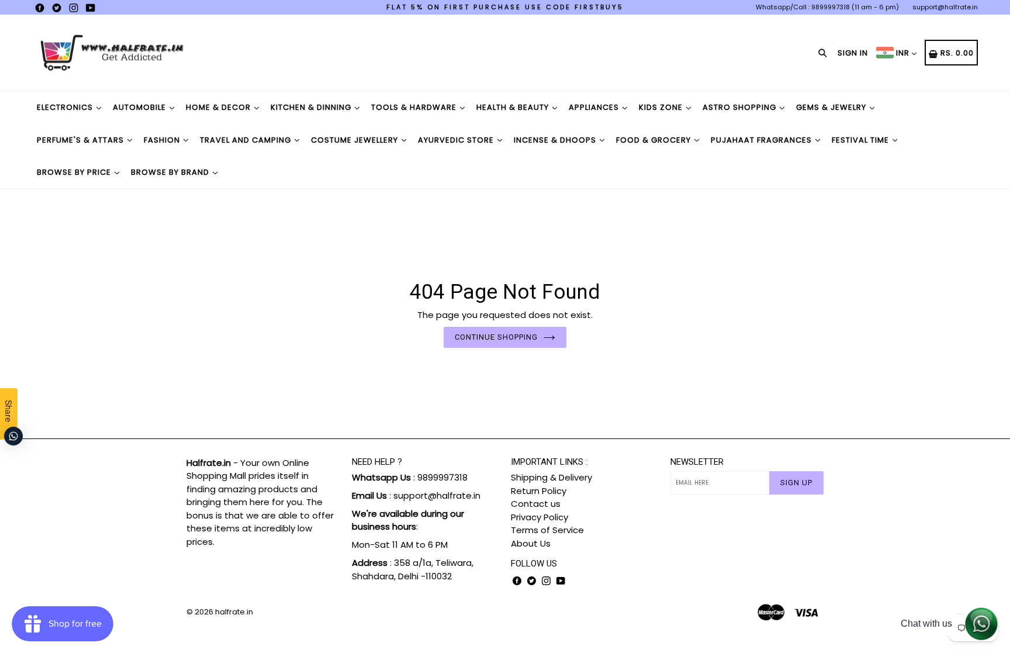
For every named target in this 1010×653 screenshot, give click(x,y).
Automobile (140, 107)
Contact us (536, 503)
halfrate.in (234, 611)
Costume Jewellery (355, 140)
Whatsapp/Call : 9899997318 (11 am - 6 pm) (827, 7)
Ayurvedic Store (457, 140)
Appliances (595, 107)
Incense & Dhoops (556, 140)
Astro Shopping (741, 107)
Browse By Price (75, 172)
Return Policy (538, 491)
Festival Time (861, 140)
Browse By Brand (171, 172)
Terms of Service (547, 530)
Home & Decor (219, 107)
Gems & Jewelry (832, 107)
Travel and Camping (246, 140)
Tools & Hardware (415, 107)
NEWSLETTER (697, 462)
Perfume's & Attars (81, 140)
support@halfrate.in (945, 7)
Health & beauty (513, 107)
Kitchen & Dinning (312, 107)
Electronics (66, 107)
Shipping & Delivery (551, 477)
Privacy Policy (539, 517)
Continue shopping (496, 337)
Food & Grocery (654, 140)
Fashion (163, 140)
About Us (531, 543)
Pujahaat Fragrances (762, 140)
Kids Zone (662, 107)
